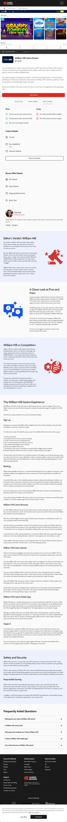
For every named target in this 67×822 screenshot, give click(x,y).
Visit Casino (33, 95)
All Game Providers (50, 761)
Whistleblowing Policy (9, 788)
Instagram (15, 225)
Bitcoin (5, 772)
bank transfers (28, 380)
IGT (46, 764)
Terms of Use (7, 785)
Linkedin (8, 225)
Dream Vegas (28, 769)
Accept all (38, 817)
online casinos (7, 353)
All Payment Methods (9, 761)
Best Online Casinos (30, 761)
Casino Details (33, 101)
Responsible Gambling (10, 782)
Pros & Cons (19, 101)
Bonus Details (47, 101)
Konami (47, 767)
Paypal (5, 764)
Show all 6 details (34, 158)
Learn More (23, 817)
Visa (4, 769)
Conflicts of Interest (9, 790)
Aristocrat (48, 769)
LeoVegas (27, 764)
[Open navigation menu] (62, 3)
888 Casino (27, 767)
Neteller (5, 767)
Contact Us (6, 780)
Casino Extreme (29, 772)
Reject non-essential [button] (34, 812)
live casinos (31, 255)
